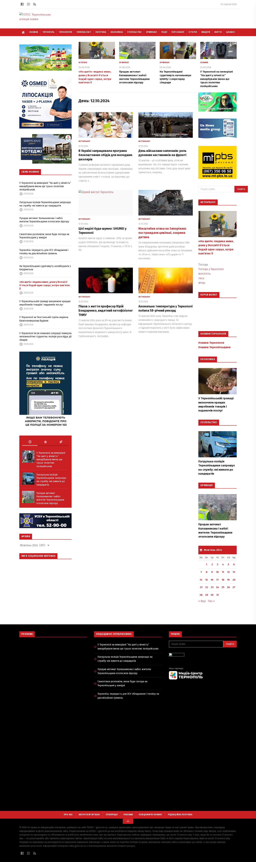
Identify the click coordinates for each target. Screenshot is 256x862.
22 (206, 587)
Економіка (117, 32)
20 (233, 579)
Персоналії (178, 32)
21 (201, 587)
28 (201, 594)
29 (206, 594)
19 (228, 579)
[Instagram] (28, 4)
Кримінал (151, 32)
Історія (192, 32)
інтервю (83, 62)
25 (223, 587)
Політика (100, 32)
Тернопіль (48, 32)
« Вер (202, 601)
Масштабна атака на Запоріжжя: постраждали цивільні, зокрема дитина (162, 233)
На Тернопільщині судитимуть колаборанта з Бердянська (45, 268)
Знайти (241, 189)
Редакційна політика (180, 814)
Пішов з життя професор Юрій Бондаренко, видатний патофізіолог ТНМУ (106, 310)
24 (217, 587)
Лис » (211, 601)
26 (228, 587)
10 (217, 572)
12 (228, 572)
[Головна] (23, 32)
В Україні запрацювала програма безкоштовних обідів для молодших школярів (105, 155)
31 (217, 594)
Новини (33, 32)
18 (223, 579)
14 (201, 579)
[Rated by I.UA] (203, 655)
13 (234, 572)
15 (206, 579)
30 (212, 594)
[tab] (30, 442)
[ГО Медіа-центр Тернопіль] (203, 673)
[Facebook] (22, 4)
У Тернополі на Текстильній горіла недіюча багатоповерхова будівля (43, 319)
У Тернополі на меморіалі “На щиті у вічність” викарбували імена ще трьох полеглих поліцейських (45, 186)
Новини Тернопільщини (214, 347)
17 (217, 579)
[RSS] (34, 4)
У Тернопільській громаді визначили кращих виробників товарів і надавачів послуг (45, 303)
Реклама (128, 814)
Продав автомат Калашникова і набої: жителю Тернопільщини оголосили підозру (44, 220)
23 (212, 587)
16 (212, 579)
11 (223, 572)
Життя (218, 32)
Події (164, 32)
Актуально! (84, 141)
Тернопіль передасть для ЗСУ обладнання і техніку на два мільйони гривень (43, 252)
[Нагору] (128, 821)
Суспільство (134, 32)
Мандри (205, 32)
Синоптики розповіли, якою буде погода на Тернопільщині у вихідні (44, 236)
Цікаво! (230, 32)
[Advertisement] (53, 665)
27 (233, 587)
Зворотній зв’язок (89, 814)
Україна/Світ (84, 32)
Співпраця (112, 814)
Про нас (68, 814)
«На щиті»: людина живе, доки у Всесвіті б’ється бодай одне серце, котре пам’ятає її (44, 285)
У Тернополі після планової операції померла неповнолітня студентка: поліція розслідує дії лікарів (45, 337)
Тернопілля (65, 32)
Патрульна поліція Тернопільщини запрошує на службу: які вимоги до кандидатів (45, 204)
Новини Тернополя (211, 342)
